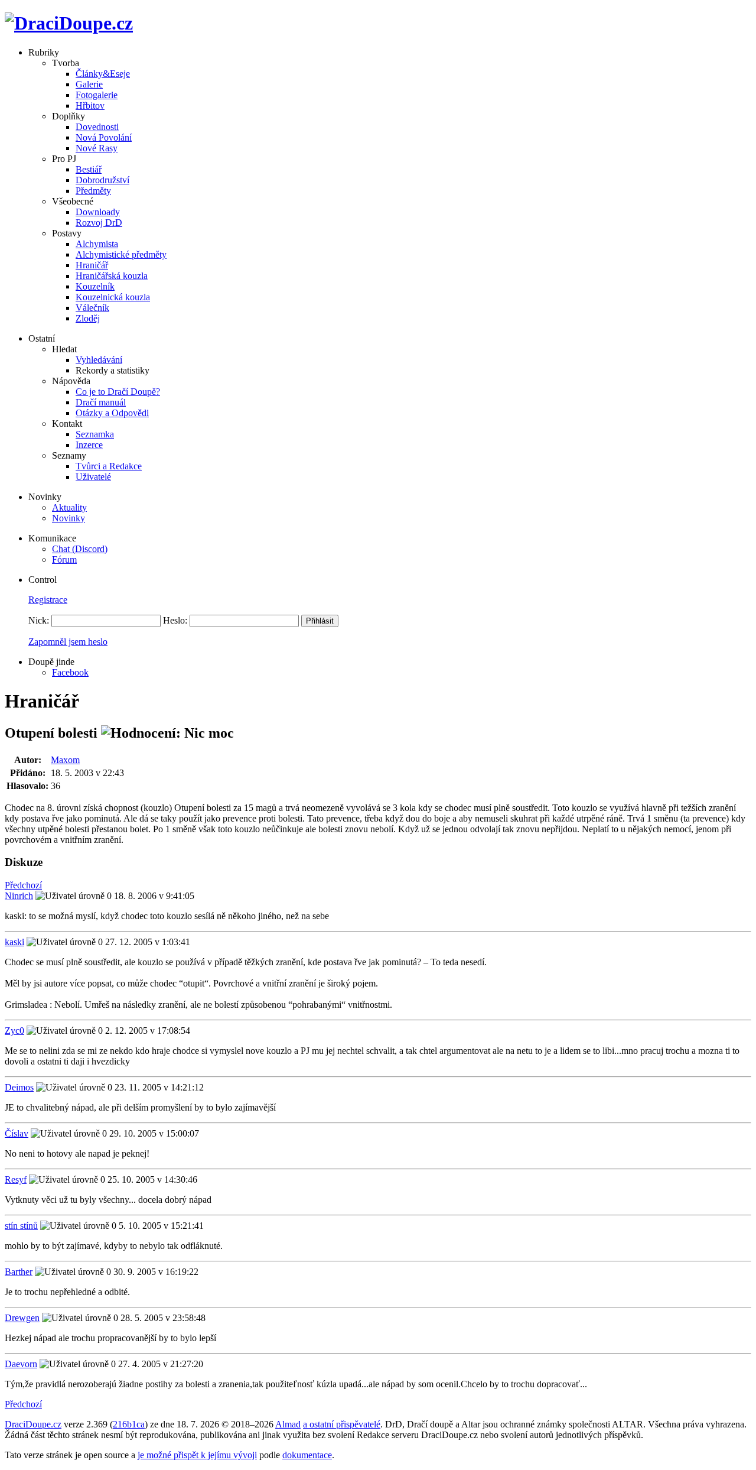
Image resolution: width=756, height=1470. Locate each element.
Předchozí (23, 885)
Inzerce (89, 445)
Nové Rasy (97, 148)
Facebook (70, 672)
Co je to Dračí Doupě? (118, 392)
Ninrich (19, 896)
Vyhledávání (99, 360)
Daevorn (21, 1364)
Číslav (16, 1133)
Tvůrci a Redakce (109, 466)
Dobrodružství (102, 180)
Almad (288, 1424)
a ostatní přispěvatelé (341, 1424)
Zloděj (88, 318)
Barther (18, 1272)
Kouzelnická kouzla (113, 297)
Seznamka (95, 434)
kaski (14, 942)
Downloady (98, 212)
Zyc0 (14, 1031)
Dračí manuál (101, 402)
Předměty (93, 191)
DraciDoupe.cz (33, 1424)
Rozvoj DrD (99, 223)
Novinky (68, 518)
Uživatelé (93, 477)
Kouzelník (95, 286)
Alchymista (97, 244)
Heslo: (175, 620)
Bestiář (89, 169)
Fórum (64, 559)
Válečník (92, 308)
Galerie (89, 84)
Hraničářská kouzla (112, 276)
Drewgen (22, 1318)
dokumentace (307, 1455)
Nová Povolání (104, 137)
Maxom (65, 760)
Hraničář (92, 265)
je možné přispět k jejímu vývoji (197, 1455)
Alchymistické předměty (121, 254)
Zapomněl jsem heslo (67, 642)
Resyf (16, 1179)
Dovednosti (97, 127)
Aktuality (69, 507)
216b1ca (129, 1424)
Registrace (47, 600)
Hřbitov (90, 105)
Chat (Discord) (79, 549)
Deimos (19, 1087)
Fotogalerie (97, 95)
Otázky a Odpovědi (112, 413)
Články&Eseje (103, 74)
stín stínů (21, 1226)
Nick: (38, 620)
